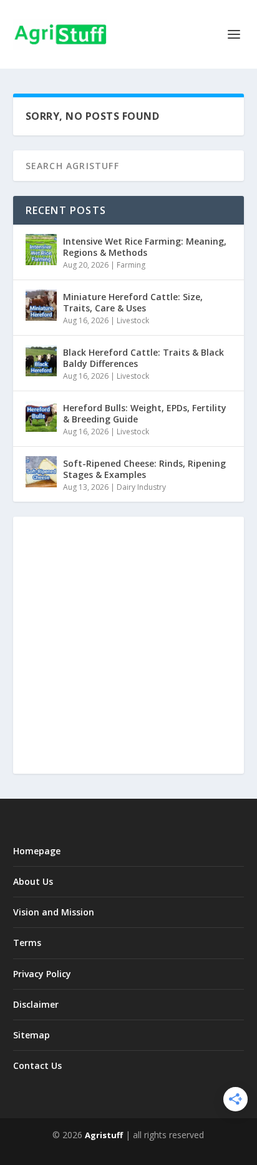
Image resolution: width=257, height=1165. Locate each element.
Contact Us (37, 1065)
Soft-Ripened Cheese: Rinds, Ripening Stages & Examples (144, 468)
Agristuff (104, 1135)
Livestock (133, 320)
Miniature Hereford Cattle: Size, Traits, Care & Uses (133, 302)
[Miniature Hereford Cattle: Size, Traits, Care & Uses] (41, 305)
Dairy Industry (141, 487)
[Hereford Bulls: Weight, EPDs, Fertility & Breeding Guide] (41, 416)
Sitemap (31, 1035)
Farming (131, 265)
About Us (33, 881)
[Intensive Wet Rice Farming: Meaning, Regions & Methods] (41, 249)
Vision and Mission (53, 912)
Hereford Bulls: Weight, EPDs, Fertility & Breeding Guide (144, 413)
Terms (27, 942)
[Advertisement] (128, 645)
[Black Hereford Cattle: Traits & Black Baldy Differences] (41, 360)
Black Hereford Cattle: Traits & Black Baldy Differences (143, 357)
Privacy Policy (42, 974)
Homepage (37, 851)
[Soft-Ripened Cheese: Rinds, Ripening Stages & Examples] (41, 471)
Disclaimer (36, 1004)
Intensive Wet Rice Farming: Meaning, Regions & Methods (144, 246)
